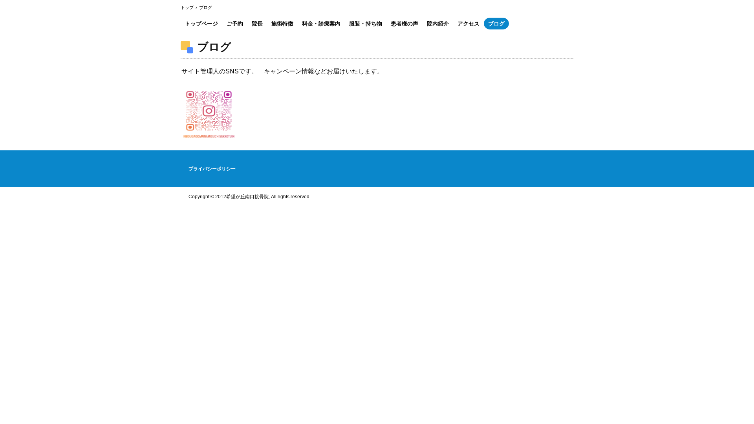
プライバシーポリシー (212, 169)
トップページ (201, 23)
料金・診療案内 (321, 23)
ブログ (496, 23)
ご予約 (235, 23)
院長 (257, 23)
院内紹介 (438, 23)
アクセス (468, 23)
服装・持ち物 (365, 23)
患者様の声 (404, 23)
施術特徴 (282, 23)
